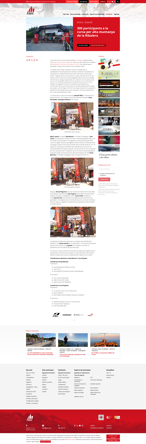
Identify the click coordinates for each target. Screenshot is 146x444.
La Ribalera (79, 60)
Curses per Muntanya (98, 45)
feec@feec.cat (46, 428)
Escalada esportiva (95, 384)
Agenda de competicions (81, 373)
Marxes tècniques (79, 392)
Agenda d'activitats (64, 373)
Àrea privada (94, 1)
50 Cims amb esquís (63, 377)
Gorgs (60, 380)
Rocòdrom (29, 394)
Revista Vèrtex (110, 375)
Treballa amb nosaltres (32, 401)
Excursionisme (94, 388)
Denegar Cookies (113, 440)
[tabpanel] (56, 315)
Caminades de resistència (78, 380)
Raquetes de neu (78, 396)
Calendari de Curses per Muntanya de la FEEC (65, 64)
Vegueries (28, 382)
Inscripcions (83, 1)
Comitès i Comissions (32, 403)
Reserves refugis (72, 1)
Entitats (28, 389)
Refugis (44, 387)
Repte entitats (62, 382)
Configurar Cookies (45, 441)
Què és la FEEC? (30, 373)
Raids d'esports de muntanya (95, 393)
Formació (44, 389)
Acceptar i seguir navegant (113, 436)
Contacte (108, 425)
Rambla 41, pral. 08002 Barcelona (30, 429)
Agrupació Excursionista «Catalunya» (62, 62)
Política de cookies (70, 439)
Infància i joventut (47, 382)
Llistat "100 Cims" (63, 375)
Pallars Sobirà (83, 45)
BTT (91, 377)
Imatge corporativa (31, 396)
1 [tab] (72, 320)
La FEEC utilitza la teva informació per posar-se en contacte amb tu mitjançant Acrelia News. (108, 185)
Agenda (116, 14)
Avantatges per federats (97, 428)
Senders (44, 391)
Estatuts (28, 380)
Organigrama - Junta (31, 387)
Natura (44, 384)
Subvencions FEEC (31, 391)
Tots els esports (79, 375)
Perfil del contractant (32, 398)
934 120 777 (61, 428)
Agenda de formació (48, 373)
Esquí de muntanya (79, 388)
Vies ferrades (61, 394)
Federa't (103, 1)
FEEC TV (108, 373)
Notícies (80, 22)
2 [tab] (74, 320)
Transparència (30, 377)
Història (28, 375)
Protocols (28, 384)
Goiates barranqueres (64, 391)
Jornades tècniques (63, 387)
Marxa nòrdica (94, 390)
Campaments (62, 384)
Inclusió (44, 380)
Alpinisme (77, 377)
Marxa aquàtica (78, 390)
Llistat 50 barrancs (63, 389)
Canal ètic (109, 428)
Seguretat (44, 377)
